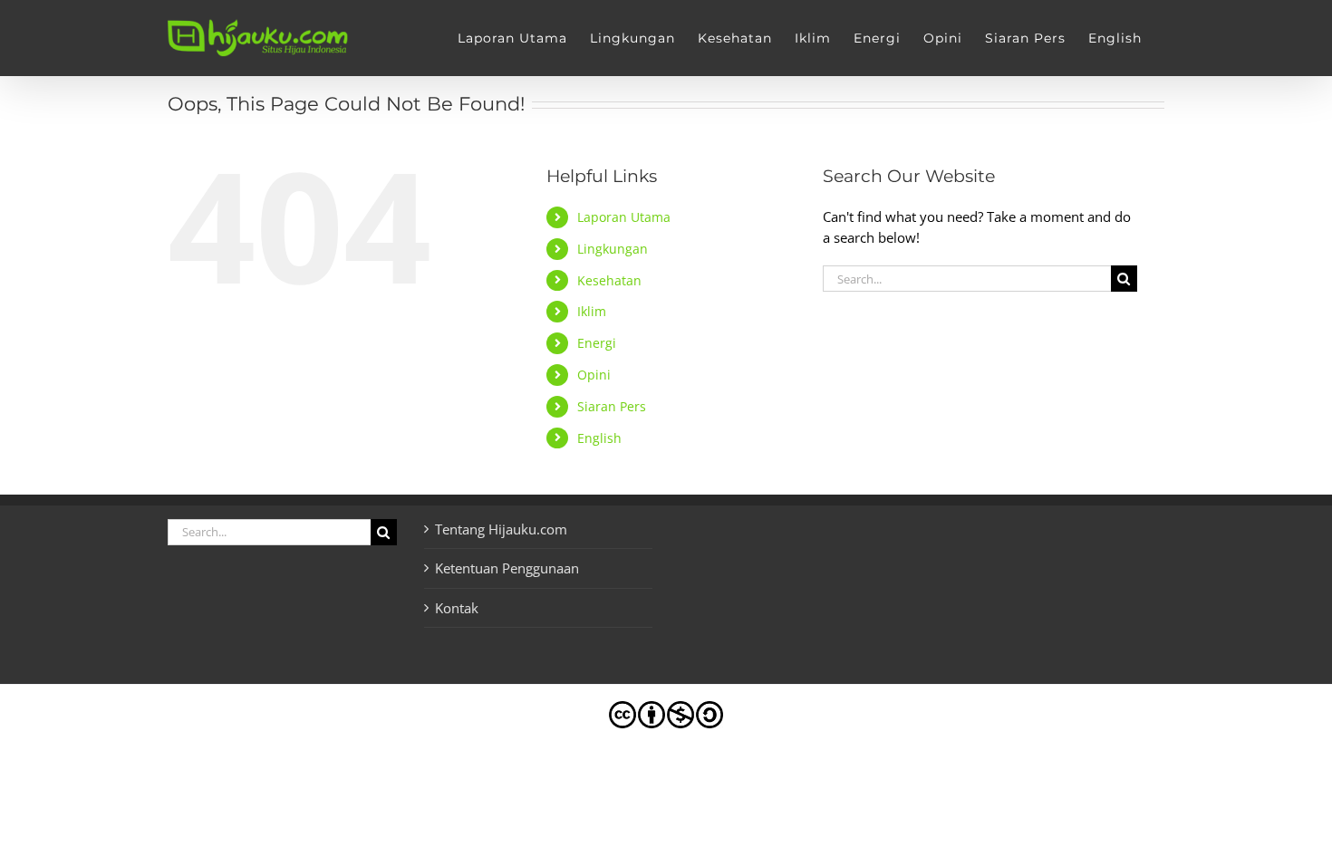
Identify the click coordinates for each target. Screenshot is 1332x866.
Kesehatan (609, 280)
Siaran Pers (611, 406)
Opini (594, 374)
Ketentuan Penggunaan (507, 568)
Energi (596, 342)
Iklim (591, 311)
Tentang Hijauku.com (501, 529)
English (599, 438)
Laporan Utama (624, 217)
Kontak (456, 608)
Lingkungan (612, 248)
